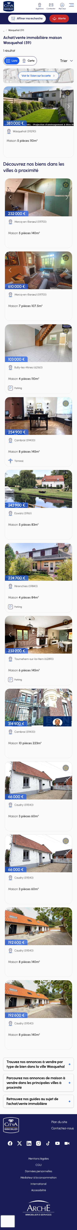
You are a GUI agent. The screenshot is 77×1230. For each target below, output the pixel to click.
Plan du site (59, 1122)
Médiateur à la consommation (38, 1177)
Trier (64, 61)
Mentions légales (38, 1158)
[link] (38, 76)
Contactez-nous (62, 1128)
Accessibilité (38, 1190)
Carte (31, 60)
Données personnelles (38, 1171)
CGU (38, 1165)
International (38, 1184)
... (3, 30)
